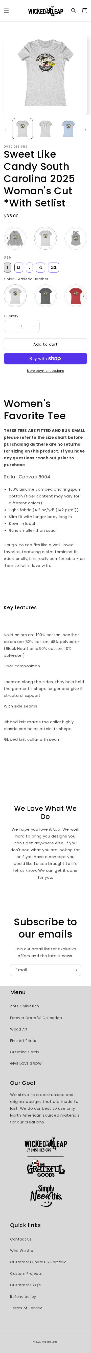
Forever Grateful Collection (36, 1017)
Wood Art (19, 1029)
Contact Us (21, 1239)
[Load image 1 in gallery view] (22, 128)
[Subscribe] (75, 970)
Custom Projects (26, 1273)
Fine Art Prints (23, 1040)
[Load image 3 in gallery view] (68, 128)
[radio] (15, 238)
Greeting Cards (24, 1052)
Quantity (11, 316)
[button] (6, 10)
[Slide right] (85, 129)
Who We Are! (22, 1250)
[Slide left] (5, 129)
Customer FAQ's (25, 1284)
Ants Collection (24, 1006)
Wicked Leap (50, 1341)
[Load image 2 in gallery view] (45, 128)
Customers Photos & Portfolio (38, 1262)
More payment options (45, 370)
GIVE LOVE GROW (26, 1063)
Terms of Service (26, 1308)
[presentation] (7, 238)
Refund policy (23, 1296)
